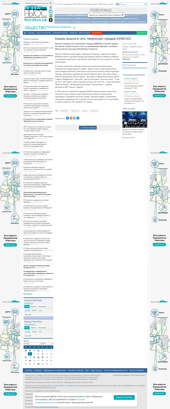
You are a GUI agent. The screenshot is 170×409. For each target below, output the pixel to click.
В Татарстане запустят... (133, 96)
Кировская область (84, 15)
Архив (82, 4)
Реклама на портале (76, 370)
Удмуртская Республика (100, 22)
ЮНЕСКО (64, 111)
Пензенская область (100, 18)
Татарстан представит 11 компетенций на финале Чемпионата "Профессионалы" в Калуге (38, 81)
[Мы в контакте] (51, 7)
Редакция (38, 370)
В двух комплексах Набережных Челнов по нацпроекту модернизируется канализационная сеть (38, 177)
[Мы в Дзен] (51, 20)
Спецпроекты (97, 33)
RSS (76, 4)
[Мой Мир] (77, 118)
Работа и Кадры (84, 33)
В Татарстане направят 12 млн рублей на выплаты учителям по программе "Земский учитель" (38, 289)
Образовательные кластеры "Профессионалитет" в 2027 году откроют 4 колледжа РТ (38, 136)
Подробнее (93, 379)
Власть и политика (44, 33)
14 (38, 357)
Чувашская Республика (137, 22)
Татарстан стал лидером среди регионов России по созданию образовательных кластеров (38, 113)
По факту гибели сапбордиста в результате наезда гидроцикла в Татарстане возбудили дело (35, 144)
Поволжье (101, 10)
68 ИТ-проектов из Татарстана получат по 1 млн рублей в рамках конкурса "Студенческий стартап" (37, 129)
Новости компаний (136, 370)
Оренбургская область (83, 18)
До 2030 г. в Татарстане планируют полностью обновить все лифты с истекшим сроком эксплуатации (36, 96)
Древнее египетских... (132, 83)
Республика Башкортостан (65, 15)
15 (42, 357)
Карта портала (96, 370)
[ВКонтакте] (67, 118)
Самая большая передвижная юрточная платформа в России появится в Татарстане (38, 162)
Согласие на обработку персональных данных (41, 407)
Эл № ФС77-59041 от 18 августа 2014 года (66, 386)
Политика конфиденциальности (116, 370)
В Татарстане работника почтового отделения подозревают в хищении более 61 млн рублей (36, 106)
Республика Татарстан (81, 22)
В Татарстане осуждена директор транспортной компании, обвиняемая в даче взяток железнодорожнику (37, 185)
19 (30, 360)
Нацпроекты (141, 33)
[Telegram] (74, 118)
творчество (75, 111)
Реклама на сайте (108, 4)
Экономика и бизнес (60, 33)
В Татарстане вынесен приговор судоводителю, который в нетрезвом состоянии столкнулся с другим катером (38, 223)
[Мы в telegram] (51, 11)
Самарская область (130, 18)
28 (26, 350)
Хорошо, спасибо (124, 397)
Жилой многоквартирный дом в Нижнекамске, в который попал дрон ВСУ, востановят (37, 194)
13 (34, 357)
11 (26, 357)
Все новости (28, 294)
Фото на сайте (129, 108)
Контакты (29, 370)
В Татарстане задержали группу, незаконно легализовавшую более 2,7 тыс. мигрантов (37, 215)
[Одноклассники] (70, 118)
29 (30, 350)
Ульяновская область (119, 22)
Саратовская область (63, 22)
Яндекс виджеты (93, 4)
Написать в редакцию (64, 4)
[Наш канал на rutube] (51, 16)
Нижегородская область (64, 18)
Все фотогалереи (128, 137)
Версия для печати (131, 52)
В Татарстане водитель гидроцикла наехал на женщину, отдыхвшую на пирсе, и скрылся (36, 88)
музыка (84, 111)
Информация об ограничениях (55, 370)
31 (38, 350)
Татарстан (94, 111)
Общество (73, 33)
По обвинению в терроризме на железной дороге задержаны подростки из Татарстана (38, 273)
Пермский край (115, 18)
